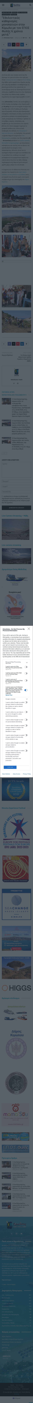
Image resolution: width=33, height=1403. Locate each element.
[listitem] (16, 662)
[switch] (25, 667)
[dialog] (16, 701)
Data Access (16, 774)
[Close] (29, 629)
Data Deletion (6, 774)
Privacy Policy (27, 774)
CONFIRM (10, 767)
